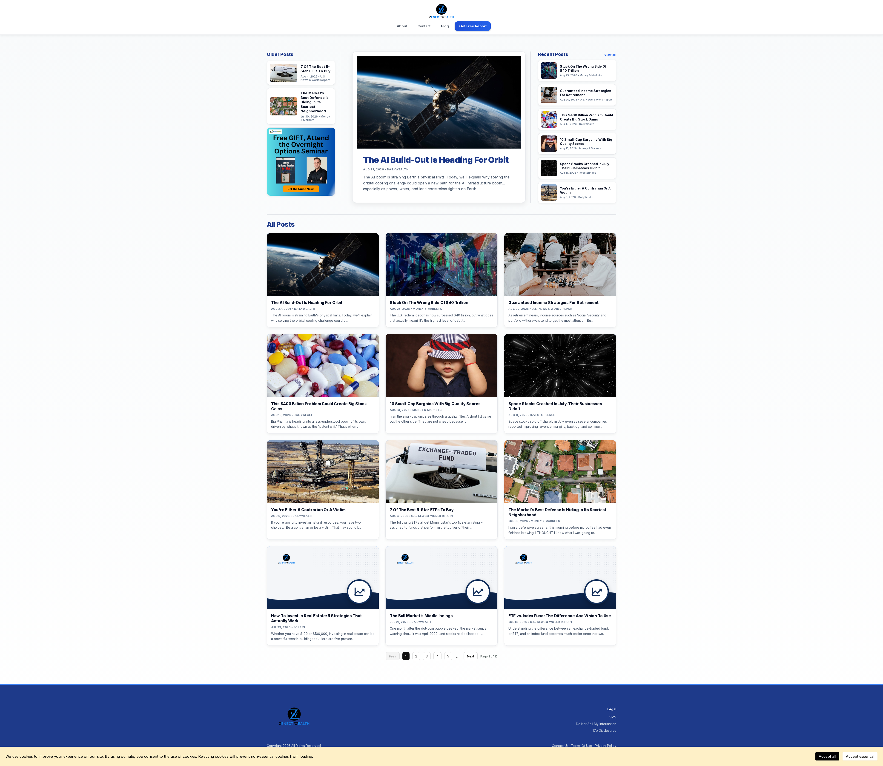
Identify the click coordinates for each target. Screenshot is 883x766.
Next (470, 656)
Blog (445, 26)
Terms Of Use (581, 746)
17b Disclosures (604, 730)
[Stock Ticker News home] (441, 11)
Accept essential (860, 756)
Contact (424, 26)
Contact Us (560, 746)
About (402, 26)
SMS (612, 717)
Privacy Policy (605, 746)
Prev (392, 656)
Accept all (827, 756)
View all (610, 55)
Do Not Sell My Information (596, 724)
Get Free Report (472, 26)
